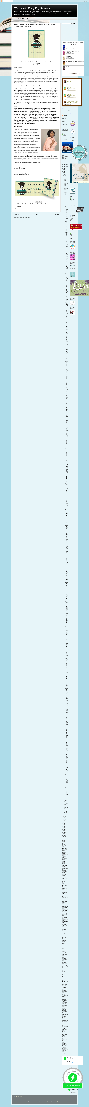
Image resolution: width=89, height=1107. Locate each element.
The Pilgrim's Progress (71, 66)
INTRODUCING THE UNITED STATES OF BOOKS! (65, 900)
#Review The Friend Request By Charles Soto (66, 619)
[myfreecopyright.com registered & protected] (65, 139)
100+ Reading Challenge (64, 990)
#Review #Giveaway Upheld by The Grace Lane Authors (66, 648)
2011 (65, 832)
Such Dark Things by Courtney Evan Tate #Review (66, 665)
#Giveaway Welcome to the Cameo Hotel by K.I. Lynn (66, 633)
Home (14, 18)
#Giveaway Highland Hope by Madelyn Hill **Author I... (66, 766)
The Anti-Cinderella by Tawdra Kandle (66, 307)
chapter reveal (64, 1048)
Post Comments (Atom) (25, 217)
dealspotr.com (73, 1092)
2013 (65, 826)
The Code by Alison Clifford (66, 596)
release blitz (65, 865)
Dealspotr (75, 1066)
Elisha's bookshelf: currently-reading (73, 43)
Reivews (64, 949)
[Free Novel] (73, 234)
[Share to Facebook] (39, 202)
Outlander (68, 45)
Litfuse (63, 965)
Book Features (64, 929)
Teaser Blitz (64, 1039)
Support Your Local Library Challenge (64, 1030)
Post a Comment (19, 208)
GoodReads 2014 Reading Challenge (65, 1016)
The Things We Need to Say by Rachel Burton (66, 680)
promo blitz (64, 917)
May (66, 206)
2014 (65, 823)
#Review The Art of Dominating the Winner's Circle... (66, 573)
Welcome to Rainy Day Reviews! (32, 8)
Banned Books (64, 963)
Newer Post (17, 214)
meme (63, 910)
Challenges (64, 1005)
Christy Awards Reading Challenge (64, 1010)
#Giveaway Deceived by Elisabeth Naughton (66, 544)
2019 (65, 171)
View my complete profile (64, 120)
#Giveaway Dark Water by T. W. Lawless (66, 753)
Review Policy (21, 18)
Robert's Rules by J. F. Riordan (66, 327)
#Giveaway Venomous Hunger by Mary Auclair (66, 294)
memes (64, 874)
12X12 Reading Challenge (64, 971)
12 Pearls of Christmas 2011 (65, 967)
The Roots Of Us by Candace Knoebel (66, 454)
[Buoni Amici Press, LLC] (73, 140)
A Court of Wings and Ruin (71, 51)
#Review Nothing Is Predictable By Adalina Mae (66, 250)
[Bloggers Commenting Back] (68, 110)
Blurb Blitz (64, 914)
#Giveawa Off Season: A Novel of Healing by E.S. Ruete (66, 352)
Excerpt (64, 845)
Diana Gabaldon (69, 47)
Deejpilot (49, 1101)
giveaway (64, 843)
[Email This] (35, 202)
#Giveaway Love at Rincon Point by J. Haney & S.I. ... (66, 411)
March (66, 803)
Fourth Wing (68, 56)
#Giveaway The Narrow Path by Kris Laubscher (66, 741)
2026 (65, 164)
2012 (65, 829)
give (63, 987)
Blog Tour (32, 203)
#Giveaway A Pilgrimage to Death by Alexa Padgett (66, 265)
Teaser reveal (63, 952)
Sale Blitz (64, 937)
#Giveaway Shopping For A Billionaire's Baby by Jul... (66, 396)
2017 (65, 814)
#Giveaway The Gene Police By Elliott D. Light (66, 426)
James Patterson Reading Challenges (64, 977)
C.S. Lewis (68, 62)
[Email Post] (33, 201)
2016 (65, 817)
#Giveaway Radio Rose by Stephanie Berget (66, 780)
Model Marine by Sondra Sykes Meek (66, 337)
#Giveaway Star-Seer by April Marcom (66, 504)
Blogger (58, 1101)
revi (63, 1053)
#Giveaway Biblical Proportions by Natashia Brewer (66, 531)
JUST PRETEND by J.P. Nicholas (66, 464)
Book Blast (64, 885)
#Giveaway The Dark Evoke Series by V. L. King (66, 382)
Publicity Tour (64, 878)
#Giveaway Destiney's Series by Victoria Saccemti (66, 440)
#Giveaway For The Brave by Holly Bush (66, 237)
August (66, 197)
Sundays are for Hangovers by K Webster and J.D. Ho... (66, 368)
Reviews (29, 18)
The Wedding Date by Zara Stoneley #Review (66, 606)
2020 (65, 168)
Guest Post (64, 888)
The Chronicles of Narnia (71, 61)
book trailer (64, 954)
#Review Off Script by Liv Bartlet (66, 318)
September (65, 193)
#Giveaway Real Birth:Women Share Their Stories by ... (66, 711)
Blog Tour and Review (39, 203)
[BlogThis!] (37, 202)
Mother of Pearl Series (65, 921)
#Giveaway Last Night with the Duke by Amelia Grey (66, 516)
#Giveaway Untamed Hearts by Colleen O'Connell (66, 475)
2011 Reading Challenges (64, 958)
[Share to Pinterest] (41, 202)
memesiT (64, 1050)
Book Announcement (65, 995)
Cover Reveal (63, 862)
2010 (65, 835)
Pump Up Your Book (64, 925)
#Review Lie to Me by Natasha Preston (66, 793)
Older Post (56, 214)
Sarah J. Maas (69, 52)
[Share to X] (38, 202)
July (66, 200)
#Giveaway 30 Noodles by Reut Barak (66, 587)
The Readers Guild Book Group (64, 1044)
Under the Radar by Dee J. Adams (66, 226)
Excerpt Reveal (64, 941)
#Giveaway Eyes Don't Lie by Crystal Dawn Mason (66, 695)
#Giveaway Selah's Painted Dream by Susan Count (66, 727)
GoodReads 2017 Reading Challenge (65, 870)
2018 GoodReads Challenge (23, 203)
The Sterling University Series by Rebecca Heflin (66, 490)
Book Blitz (64, 880)
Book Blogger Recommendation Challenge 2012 (64, 1001)
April (66, 800)
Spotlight (64, 1026)
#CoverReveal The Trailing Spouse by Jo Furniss (66, 280)
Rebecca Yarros (69, 57)
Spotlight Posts (64, 912)
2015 (65, 820)
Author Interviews (64, 892)
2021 (65, 166)
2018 (65, 174)
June (66, 203)
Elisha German (65, 116)
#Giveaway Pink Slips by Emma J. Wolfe (66, 214)
